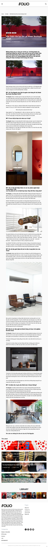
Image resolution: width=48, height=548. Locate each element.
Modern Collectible (6, 532)
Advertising (27, 512)
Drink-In (3, 536)
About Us (27, 507)
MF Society (4, 534)
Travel (14, 32)
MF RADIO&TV (5, 540)
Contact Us (27, 509)
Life (2, 538)
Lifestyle (8, 32)
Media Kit (27, 514)
